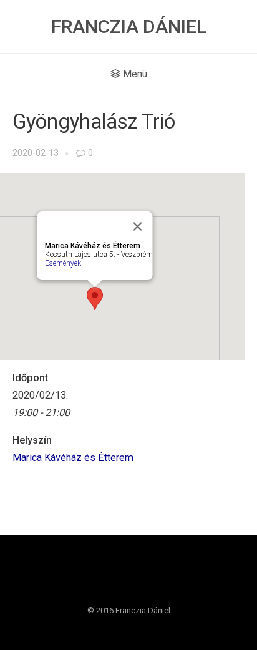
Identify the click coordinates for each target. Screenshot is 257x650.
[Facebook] (117, 578)
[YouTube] (140, 578)
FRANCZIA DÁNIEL (128, 26)
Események (63, 263)
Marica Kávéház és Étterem (72, 457)
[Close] (138, 226)
